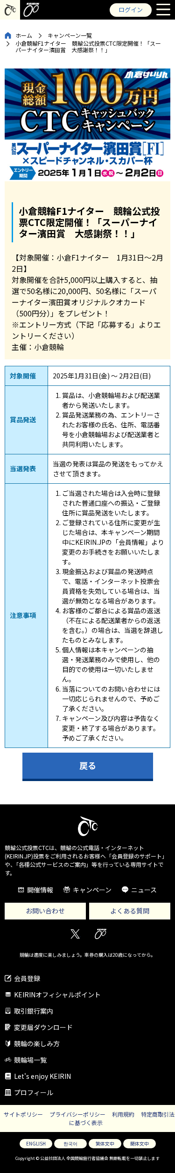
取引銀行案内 (33, 1010)
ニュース (144, 889)
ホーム (23, 35)
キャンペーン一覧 (70, 35)
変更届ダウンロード (43, 1027)
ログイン (131, 9)
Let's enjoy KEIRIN (42, 1076)
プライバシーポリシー (77, 1114)
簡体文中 (139, 1143)
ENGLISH (36, 1143)
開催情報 (40, 889)
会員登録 (27, 978)
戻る (87, 765)
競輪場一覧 (30, 1059)
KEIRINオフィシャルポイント (57, 994)
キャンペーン (92, 889)
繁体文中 (105, 1143)
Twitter (75, 934)
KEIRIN (100, 934)
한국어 (70, 1143)
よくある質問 (129, 910)
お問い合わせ (45, 910)
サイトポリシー (23, 1114)
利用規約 (123, 1114)
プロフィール (33, 1092)
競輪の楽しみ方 (37, 1043)
